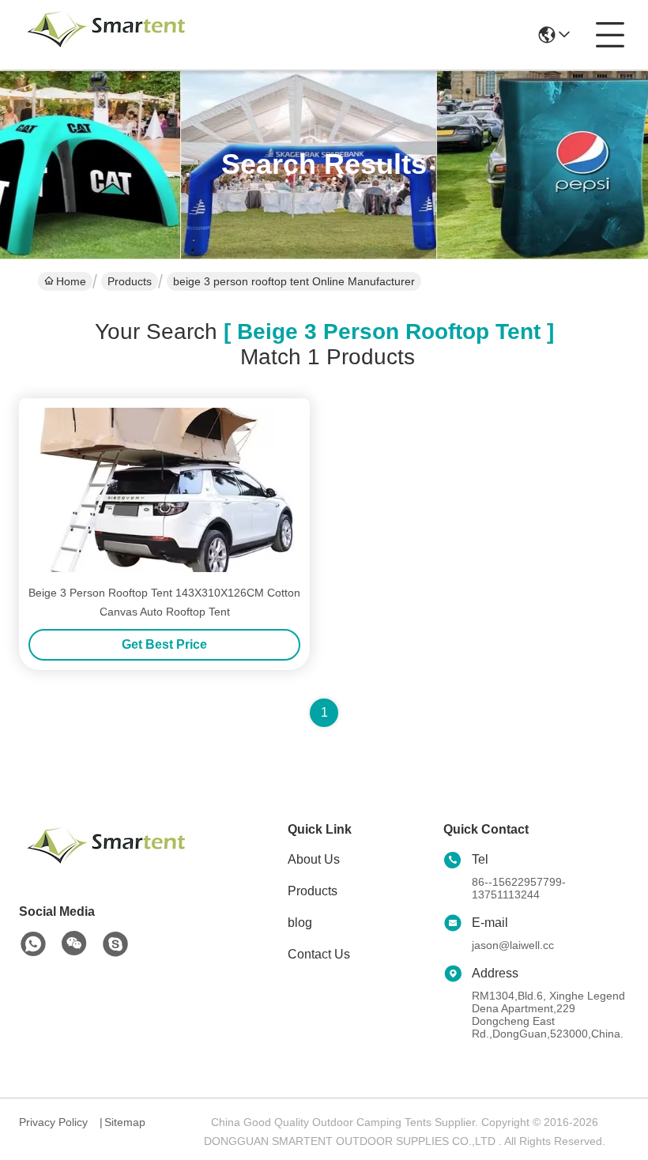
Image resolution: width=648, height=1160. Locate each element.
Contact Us (319, 954)
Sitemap (124, 1122)
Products (129, 281)
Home (71, 281)
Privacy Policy (53, 1122)
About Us (314, 859)
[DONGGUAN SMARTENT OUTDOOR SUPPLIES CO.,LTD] (106, 34)
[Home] (106, 865)
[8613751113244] (33, 944)
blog (300, 922)
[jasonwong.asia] (115, 944)
